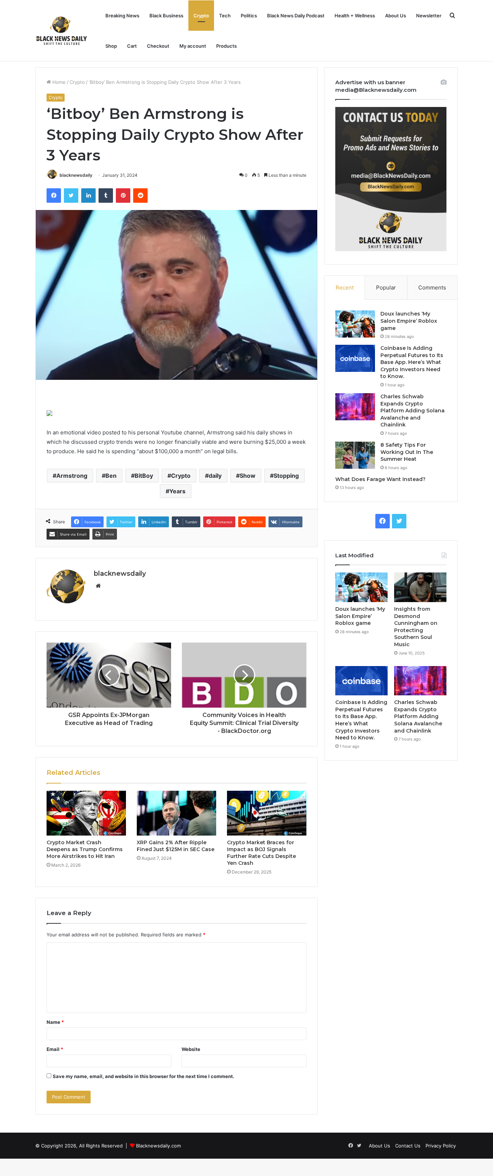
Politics (249, 15)
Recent (345, 287)
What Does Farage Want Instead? (380, 479)
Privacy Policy (441, 1146)
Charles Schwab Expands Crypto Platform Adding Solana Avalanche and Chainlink (412, 410)
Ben (111, 475)
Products (226, 46)
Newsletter (428, 15)
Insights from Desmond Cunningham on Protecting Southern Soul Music (415, 627)
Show (248, 475)
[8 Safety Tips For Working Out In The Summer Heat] (355, 455)
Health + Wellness (355, 15)
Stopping (286, 475)
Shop (111, 46)
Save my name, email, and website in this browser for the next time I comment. (143, 1076)
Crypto (201, 15)
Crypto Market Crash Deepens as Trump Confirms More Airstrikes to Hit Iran (85, 849)
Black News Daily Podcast (295, 15)
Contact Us (407, 1146)
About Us (395, 15)
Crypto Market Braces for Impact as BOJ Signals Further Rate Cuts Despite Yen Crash (261, 852)
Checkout (158, 46)
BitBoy (144, 475)
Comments (432, 287)
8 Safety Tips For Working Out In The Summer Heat (406, 452)
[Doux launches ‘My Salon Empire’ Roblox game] (355, 324)
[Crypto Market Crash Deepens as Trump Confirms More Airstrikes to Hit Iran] (86, 813)
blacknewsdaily (76, 175)
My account (192, 46)
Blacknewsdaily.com (158, 1146)
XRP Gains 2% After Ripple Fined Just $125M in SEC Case (175, 846)
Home (58, 82)
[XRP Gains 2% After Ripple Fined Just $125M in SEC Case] (176, 813)
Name (55, 1022)
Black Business (166, 15)
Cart (132, 46)
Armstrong (71, 475)
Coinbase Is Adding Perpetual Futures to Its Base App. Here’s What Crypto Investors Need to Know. (411, 362)
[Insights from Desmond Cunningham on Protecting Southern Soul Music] (420, 587)
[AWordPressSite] (61, 30)
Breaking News (122, 15)
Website (191, 1049)
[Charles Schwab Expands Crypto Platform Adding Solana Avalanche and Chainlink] (355, 406)
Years (177, 491)
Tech (225, 15)
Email (55, 1049)
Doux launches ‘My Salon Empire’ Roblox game (408, 320)
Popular (386, 287)
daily (215, 475)
